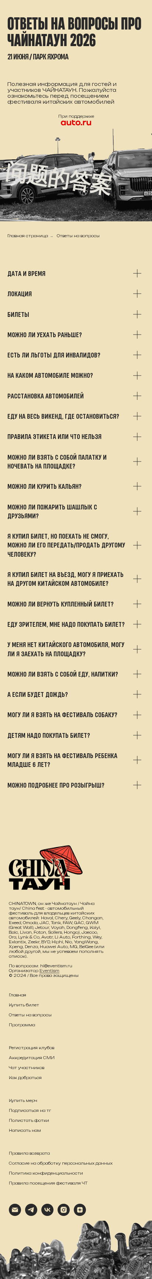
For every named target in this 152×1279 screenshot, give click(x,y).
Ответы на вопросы (78, 236)
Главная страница (27, 236)
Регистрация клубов (31, 1047)
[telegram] (31, 1214)
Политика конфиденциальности (46, 1173)
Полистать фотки (29, 1120)
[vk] (47, 1214)
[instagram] (64, 1214)
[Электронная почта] (15, 1214)
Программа (22, 1025)
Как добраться (25, 1077)
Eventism (49, 970)
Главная (17, 995)
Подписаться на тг (30, 1110)
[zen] (80, 1214)
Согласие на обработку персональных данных (61, 1163)
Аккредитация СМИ (32, 1057)
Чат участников (26, 1067)
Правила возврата (29, 1153)
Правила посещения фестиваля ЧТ (48, 1183)
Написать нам (25, 1130)
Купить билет (24, 1005)
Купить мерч (23, 1100)
